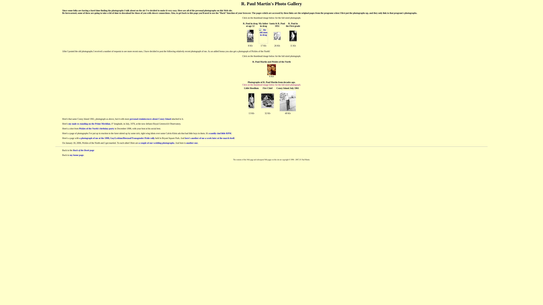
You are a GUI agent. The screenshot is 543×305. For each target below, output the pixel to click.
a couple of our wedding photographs (156, 143)
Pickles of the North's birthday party (96, 128)
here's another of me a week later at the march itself (209, 138)
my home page (77, 155)
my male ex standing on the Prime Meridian (89, 124)
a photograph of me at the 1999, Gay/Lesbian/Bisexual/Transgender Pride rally (117, 138)
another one (192, 143)
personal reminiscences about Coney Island (150, 119)
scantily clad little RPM (220, 133)
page (83, 150)
